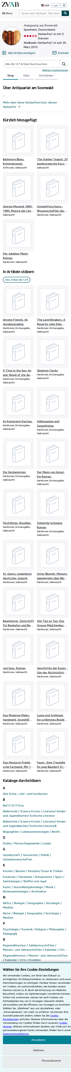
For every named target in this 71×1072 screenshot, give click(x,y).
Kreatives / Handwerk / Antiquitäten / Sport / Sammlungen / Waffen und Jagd (33, 879)
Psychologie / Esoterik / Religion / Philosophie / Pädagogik (34, 931)
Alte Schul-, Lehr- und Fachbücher (25, 794)
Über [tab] (26, 75)
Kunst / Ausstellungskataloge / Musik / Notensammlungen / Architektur (29, 889)
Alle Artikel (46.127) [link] (16, 279)
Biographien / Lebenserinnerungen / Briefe (31, 831)
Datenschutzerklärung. (16, 1033)
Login (55, 5)
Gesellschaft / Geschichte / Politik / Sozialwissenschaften (27, 857)
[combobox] (40, 13)
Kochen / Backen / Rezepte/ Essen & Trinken (33, 871)
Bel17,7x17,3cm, (13, 805)
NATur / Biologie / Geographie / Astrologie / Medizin (32, 905)
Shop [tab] (10, 75)
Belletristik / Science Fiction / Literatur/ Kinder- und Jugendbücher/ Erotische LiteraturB (35, 824)
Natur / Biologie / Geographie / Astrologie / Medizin (32, 915)
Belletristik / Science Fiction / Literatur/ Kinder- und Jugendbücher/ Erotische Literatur (35, 813)
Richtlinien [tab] (46, 75)
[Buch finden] (65, 13)
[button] (64, 64)
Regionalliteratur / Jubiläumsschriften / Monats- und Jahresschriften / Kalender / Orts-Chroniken (35, 947)
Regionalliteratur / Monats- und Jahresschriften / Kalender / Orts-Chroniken (35, 958)
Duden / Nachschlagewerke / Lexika (27, 843)
